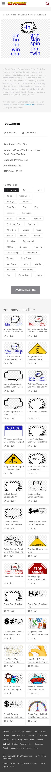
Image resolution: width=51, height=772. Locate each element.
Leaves (29, 731)
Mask (14, 740)
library (39, 275)
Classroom (38, 744)
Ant (13, 736)
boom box (11, 241)
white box (11, 230)
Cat (37, 736)
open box (11, 207)
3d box (10, 247)
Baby (20, 740)
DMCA (42, 763)
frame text (23, 275)
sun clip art (31, 252)
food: (6, 748)
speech (37, 218)
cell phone (11, 264)
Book (30, 744)
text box (25, 201)
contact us (29, 105)
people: (6, 740)
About (5, 763)
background (28, 241)
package (10, 201)
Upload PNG (8, 766)
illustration (11, 190)
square (23, 235)
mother (40, 740)
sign (26, 264)
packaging (26, 213)
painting (31, 224)
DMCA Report (12, 124)
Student (15, 744)
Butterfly (30, 736)
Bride (26, 740)
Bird (24, 736)
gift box (22, 218)
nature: (6, 731)
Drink (36, 748)
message (11, 213)
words (38, 264)
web (36, 207)
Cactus (36, 731)
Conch (43, 731)
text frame (28, 269)
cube (38, 230)
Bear (18, 736)
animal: (6, 735)
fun (24, 207)
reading (38, 247)
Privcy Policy (23, 763)
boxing (26, 190)
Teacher (23, 744)
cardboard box (13, 224)
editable (23, 247)
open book (24, 196)
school (10, 235)
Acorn (14, 731)
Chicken (43, 736)
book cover (26, 258)
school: (6, 744)
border (26, 230)
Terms (13, 763)
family (32, 740)
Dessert (29, 748)
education (11, 269)
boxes (9, 196)
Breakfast (14, 748)
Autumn (21, 731)
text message (13, 252)
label (39, 190)
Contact (33, 763)
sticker (37, 235)
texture (10, 258)
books (9, 218)
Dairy (22, 748)
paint (9, 275)
